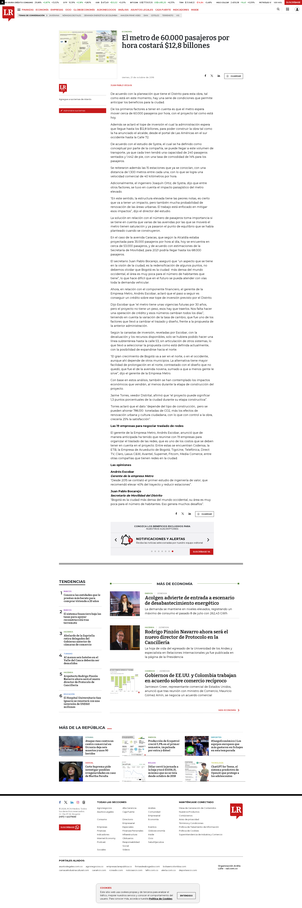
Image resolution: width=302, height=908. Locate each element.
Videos (126, 849)
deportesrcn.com (188, 870)
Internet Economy (106, 838)
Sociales (101, 849)
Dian (146, 15)
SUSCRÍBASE (293, 2)
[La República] (8, 14)
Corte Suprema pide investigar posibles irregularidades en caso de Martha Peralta (100, 771)
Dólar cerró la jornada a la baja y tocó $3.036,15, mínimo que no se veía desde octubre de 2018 (163, 771)
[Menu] (19, 10)
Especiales (128, 827)
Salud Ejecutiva (156, 842)
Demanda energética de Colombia (100, 15)
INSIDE (195, 9)
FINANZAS (28, 9)
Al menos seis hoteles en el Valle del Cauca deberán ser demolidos (81, 660)
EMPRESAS (57, 9)
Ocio (150, 838)
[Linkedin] (219, 75)
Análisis (151, 808)
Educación (69, 694)
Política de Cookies (160, 898)
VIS (177, 15)
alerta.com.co (168, 870)
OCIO (68, 9)
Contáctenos (185, 815)
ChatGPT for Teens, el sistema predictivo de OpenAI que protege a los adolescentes (225, 771)
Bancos (68, 591)
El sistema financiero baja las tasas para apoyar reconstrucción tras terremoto (82, 618)
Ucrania (89, 737)
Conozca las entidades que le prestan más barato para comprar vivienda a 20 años (82, 598)
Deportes (216, 737)
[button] (115, 540)
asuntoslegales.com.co (71, 866)
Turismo (68, 654)
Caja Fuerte (128, 812)
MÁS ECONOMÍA (227, 710)
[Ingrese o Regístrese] (297, 9)
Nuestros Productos (189, 812)
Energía (152, 737)
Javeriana (54, 15)
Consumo (102, 819)
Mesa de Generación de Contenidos (197, 808)
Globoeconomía (156, 830)
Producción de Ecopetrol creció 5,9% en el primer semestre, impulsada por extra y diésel (163, 746)
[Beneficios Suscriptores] (287, 9)
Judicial (89, 763)
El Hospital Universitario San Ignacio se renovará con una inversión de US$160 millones (82, 702)
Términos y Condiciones (191, 823)
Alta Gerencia (129, 808)
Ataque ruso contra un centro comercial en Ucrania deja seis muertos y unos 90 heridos (99, 747)
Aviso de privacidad (189, 819)
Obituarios (128, 838)
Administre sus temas (74, 110)
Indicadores (103, 834)
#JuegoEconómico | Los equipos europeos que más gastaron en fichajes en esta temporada (227, 746)
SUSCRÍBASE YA (201, 551)
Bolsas (152, 763)
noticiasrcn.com (134, 870)
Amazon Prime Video (130, 15)
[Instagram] (79, 803)
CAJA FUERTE (163, 9)
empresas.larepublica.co (119, 866)
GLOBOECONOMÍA (84, 9)
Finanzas (101, 830)
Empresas (102, 827)
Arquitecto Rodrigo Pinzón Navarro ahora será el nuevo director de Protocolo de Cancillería (82, 681)
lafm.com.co (151, 870)
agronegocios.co (94, 866)
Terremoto (167, 15)
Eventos (152, 827)
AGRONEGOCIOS (106, 9)
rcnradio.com (116, 870)
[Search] (278, 9)
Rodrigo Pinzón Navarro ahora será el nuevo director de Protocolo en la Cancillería (186, 637)
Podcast (101, 842)
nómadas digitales (71, 15)
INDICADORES (181, 9)
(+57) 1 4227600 (67, 816)
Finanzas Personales (133, 830)
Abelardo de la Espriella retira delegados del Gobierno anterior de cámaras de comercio (79, 640)
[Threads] (85, 803)
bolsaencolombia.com (174, 866)
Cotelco (155, 15)
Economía (153, 819)
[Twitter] (211, 75)
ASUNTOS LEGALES (142, 9)
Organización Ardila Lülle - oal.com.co (229, 867)
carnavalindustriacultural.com (74, 870)
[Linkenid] (73, 803)
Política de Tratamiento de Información (199, 827)
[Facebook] (205, 75)
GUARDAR (235, 76)
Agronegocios (104, 808)
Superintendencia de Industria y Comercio (200, 834)
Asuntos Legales (105, 812)
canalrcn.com (99, 870)
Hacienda (68, 632)
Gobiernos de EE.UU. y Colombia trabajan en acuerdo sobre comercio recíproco (190, 678)
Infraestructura (130, 834)
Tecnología (217, 763)
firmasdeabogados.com (147, 866)
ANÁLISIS (123, 9)
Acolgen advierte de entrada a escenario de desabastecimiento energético (189, 600)
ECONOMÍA (42, 9)
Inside (151, 834)
